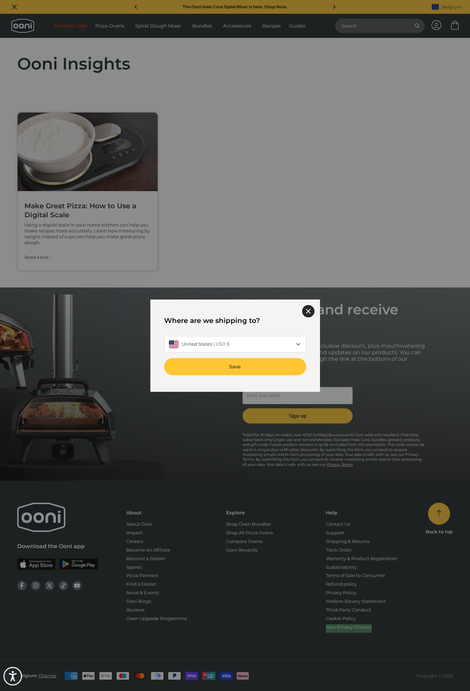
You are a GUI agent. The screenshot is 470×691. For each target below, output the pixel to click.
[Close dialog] (308, 311)
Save (235, 366)
